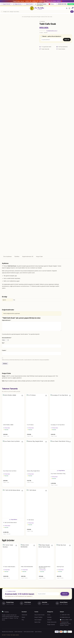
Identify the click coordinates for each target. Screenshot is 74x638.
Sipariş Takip (37, 622)
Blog (23, 619)
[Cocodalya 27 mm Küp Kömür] (61, 408)
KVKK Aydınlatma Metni (29, 631)
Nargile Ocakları (40, 16)
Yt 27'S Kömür (30, 424)
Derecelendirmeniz (7, 337)
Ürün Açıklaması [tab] (7, 256)
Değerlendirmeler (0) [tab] (27, 256)
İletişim (23, 617)
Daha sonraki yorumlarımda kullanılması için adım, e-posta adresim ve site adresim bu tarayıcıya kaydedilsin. (25, 359)
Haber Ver (66, 39)
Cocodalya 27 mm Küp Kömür (58, 424)
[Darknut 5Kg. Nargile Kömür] (37, 454)
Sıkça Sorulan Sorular (39, 614)
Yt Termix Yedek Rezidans (9, 566)
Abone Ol (64, 593)
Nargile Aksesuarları (31, 16)
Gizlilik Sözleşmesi (18, 631)
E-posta (4, 350)
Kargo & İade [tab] (39, 256)
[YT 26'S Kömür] (37, 503)
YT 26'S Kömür (30, 519)
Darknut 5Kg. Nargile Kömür (33, 470)
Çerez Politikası (38, 631)
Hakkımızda (24, 614)
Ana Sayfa (24, 16)
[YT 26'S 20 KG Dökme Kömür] (13, 503)
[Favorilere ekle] (22, 395)
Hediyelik (49, 619)
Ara (72, 11)
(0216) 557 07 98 (62, 4)
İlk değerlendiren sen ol (52, 30)
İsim (3, 342)
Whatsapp (70, 4)
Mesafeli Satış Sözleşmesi (7, 631)
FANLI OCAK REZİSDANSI (27, 566)
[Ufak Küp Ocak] (64, 554)
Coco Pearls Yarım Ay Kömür (9, 470)
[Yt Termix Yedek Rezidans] (10, 554)
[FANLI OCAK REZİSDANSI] (28, 554)
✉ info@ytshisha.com (65, 617)
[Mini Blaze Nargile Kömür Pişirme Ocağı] (46, 554)
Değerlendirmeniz (6, 320)
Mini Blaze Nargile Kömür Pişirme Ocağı (44, 567)
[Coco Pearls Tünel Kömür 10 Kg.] (61, 454)
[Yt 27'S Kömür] (37, 408)
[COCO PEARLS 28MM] (13, 408)
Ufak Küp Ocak (60, 566)
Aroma (48, 614)
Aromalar (49, 617)
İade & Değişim (37, 619)
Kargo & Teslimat (38, 617)
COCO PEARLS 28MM (8, 424)
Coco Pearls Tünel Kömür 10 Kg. (58, 473)
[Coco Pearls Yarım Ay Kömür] (13, 454)
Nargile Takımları (51, 624)
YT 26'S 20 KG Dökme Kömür (10, 522)
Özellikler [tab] (17, 256)
